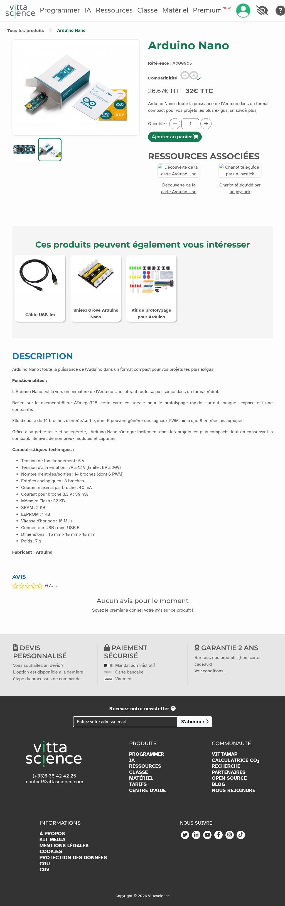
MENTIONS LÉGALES (64, 846)
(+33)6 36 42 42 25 (54, 776)
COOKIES (51, 851)
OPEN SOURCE (229, 778)
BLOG (218, 784)
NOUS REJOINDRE (233, 790)
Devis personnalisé (40, 652)
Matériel (175, 10)
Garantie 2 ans (229, 648)
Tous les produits (25, 30)
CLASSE (138, 772)
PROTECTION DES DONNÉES (73, 858)
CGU (45, 864)
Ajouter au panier (172, 136)
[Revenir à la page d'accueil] (20, 10)
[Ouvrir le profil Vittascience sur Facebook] (218, 835)
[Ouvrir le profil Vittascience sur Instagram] (230, 835)
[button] (23, 149)
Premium (212, 10)
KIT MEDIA (52, 839)
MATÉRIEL (141, 778)
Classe (147, 10)
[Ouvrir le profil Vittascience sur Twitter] (185, 835)
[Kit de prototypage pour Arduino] (151, 279)
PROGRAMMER (146, 754)
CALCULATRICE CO (235, 760)
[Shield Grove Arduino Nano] (96, 273)
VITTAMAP (224, 754)
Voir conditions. (209, 671)
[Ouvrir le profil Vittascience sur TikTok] (241, 835)
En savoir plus (243, 110)
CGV (45, 870)
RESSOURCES (145, 766)
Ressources (114, 10)
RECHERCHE (226, 766)
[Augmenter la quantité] (206, 123)
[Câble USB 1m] (40, 274)
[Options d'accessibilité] (262, 10)
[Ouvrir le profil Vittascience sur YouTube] (207, 835)
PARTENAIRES (228, 772)
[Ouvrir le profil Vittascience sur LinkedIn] (196, 835)
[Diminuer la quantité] (174, 123)
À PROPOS (52, 834)
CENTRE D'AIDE (147, 790)
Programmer (60, 10)
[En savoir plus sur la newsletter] (173, 709)
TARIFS (138, 784)
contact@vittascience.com (54, 782)
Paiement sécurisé (125, 652)
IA (87, 10)
